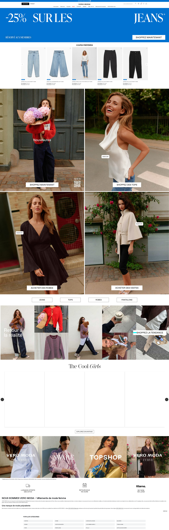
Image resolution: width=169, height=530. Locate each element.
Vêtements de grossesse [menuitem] (100, 6)
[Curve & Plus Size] (148, 457)
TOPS (25, 527)
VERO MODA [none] (25, 3)
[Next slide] (147, 64)
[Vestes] (127, 268)
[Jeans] (84, 25)
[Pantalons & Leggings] (127, 300)
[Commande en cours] (146, 4)
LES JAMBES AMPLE (90, 524)
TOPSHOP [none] (32, 3)
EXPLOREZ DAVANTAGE (84, 431)
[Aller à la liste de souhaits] (143, 4)
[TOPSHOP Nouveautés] (105, 457)
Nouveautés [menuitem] (56, 6)
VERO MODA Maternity (73, 508)
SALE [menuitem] (73, 6)
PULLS (87, 527)
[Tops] (127, 165)
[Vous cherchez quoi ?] (136, 3)
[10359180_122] (127, 217)
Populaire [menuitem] (68, 6)
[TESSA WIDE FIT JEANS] (84, 332)
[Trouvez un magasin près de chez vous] (138, 4)
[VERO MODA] (84, 4)
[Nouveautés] (42, 140)
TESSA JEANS (120, 524)
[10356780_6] (127, 114)
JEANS (56, 520)
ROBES (25, 524)
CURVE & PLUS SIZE (90, 520)
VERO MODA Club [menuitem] (111, 6)
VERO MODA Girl (119, 508)
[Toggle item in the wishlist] (45, 48)
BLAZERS (119, 520)
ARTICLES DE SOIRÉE (122, 527)
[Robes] (42, 268)
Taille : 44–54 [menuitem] (91, 6)
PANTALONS (58, 527)
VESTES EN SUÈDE (59, 524)
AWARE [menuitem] (84, 6)
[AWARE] (63, 457)
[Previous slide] (22, 64)
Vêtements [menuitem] (62, 6)
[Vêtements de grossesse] (21, 457)
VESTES (26, 520)
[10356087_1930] (42, 217)
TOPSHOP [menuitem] (79, 6)
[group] (33, 67)
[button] (33, 63)
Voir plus (165, 511)
